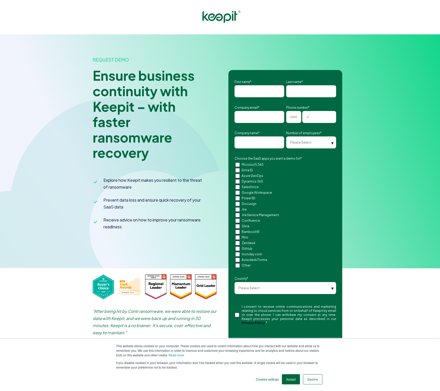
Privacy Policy (253, 323)
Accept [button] (291, 379)
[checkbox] (285, 215)
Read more (176, 355)
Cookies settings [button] (267, 379)
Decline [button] (312, 379)
